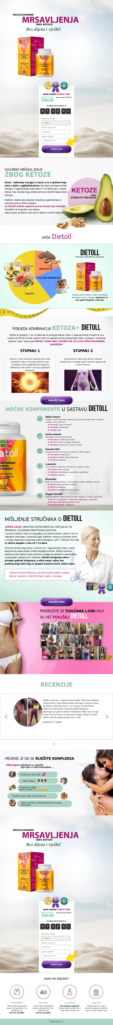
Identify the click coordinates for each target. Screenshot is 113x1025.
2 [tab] (56, 744)
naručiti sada (56, 149)
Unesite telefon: (47, 137)
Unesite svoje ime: (48, 128)
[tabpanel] (56, 712)
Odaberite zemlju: (48, 119)
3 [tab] (59, 744)
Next (107, 717)
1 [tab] (54, 744)
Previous (6, 717)
